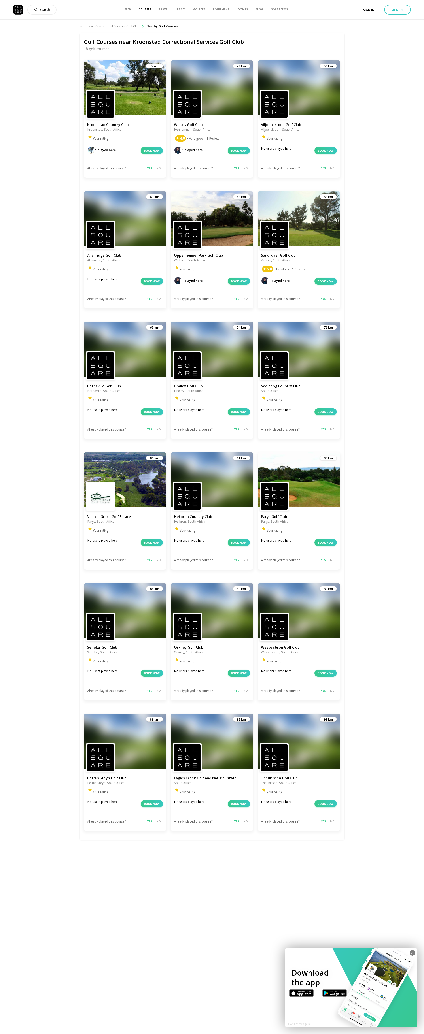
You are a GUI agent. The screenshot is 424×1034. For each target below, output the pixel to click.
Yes (149, 168)
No (158, 168)
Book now (152, 151)
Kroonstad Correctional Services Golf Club (109, 26)
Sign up (397, 10)
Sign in (369, 10)
